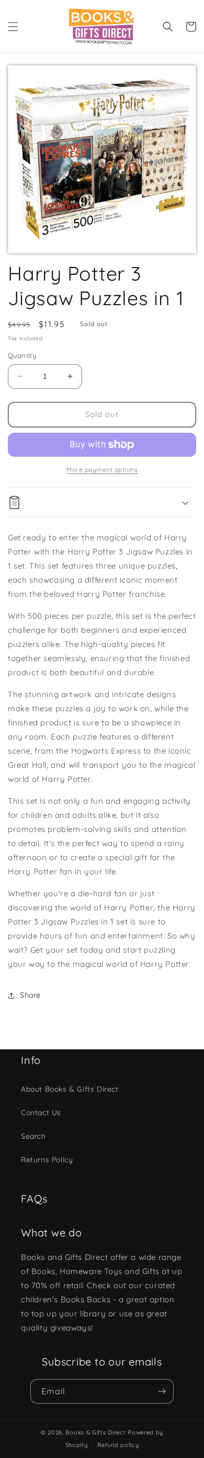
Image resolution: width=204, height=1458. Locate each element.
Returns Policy (47, 1159)
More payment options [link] (102, 469)
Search (33, 1136)
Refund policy (118, 1445)
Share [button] (30, 995)
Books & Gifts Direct (95, 1432)
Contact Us (41, 1112)
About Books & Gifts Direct (70, 1089)
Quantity (22, 355)
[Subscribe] (161, 1391)
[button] (13, 26)
